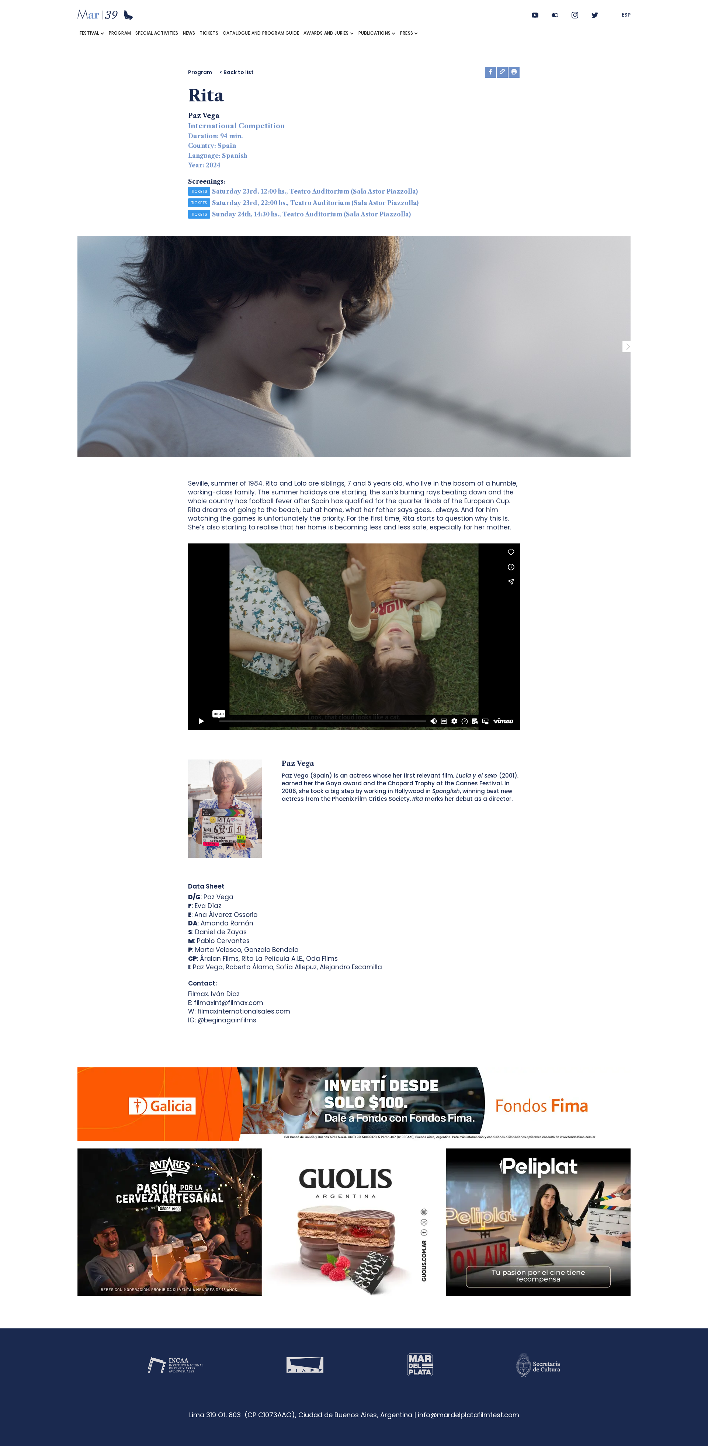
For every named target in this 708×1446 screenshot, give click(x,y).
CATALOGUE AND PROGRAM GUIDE (261, 33)
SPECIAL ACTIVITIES (156, 33)
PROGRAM (120, 33)
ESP (626, 14)
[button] (92, 33)
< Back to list (236, 72)
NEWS (189, 33)
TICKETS (208, 33)
